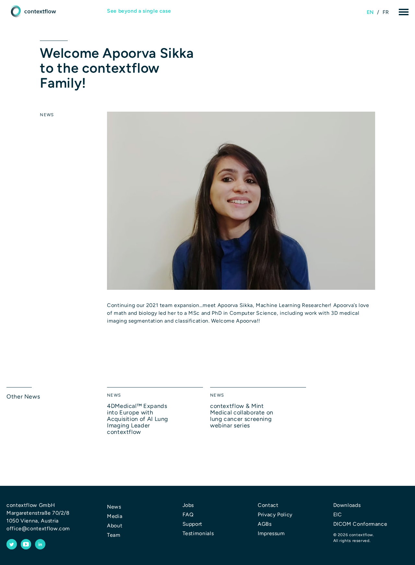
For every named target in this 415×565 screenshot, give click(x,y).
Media (114, 516)
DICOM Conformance (360, 524)
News (47, 114)
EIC (337, 514)
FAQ (188, 514)
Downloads (347, 505)
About (114, 525)
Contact (268, 505)
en (370, 12)
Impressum (271, 533)
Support (192, 524)
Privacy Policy (275, 514)
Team (114, 535)
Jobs (188, 505)
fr (386, 12)
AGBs (265, 524)
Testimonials (198, 533)
